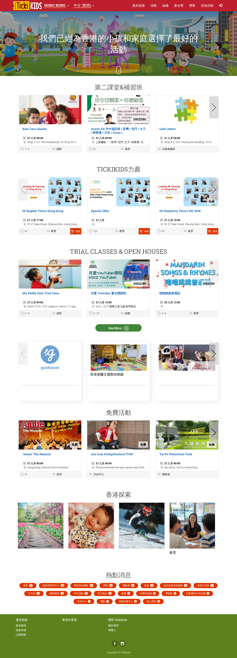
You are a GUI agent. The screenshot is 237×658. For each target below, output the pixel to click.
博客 (192, 5)
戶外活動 (80, 593)
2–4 (164, 313)
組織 (165, 5)
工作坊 (33, 593)
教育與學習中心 (53, 585)
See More (115, 328)
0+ (94, 148)
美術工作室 (205, 585)
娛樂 (127, 313)
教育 (127, 148)
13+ (95, 231)
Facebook (114, 643)
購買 (78, 231)
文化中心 (98, 474)
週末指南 (138, 5)
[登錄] (221, 5)
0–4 (27, 313)
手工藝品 (104, 593)
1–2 (27, 148)
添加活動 (207, 5)
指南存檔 (21, 630)
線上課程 (153, 601)
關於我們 (113, 625)
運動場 (166, 474)
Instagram (122, 643)
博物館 (170, 593)
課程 (58, 148)
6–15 (96, 313)
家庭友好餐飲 (83, 585)
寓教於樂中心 (127, 601)
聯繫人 (112, 630)
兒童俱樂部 (168, 148)
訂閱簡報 (21, 634)
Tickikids (125, 652)
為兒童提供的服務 (175, 585)
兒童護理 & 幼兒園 (197, 593)
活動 (153, 5)
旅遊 (148, 585)
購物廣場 (56, 593)
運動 (104, 601)
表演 (58, 474)
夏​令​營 (178, 5)
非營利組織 (147, 593)
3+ (26, 474)
